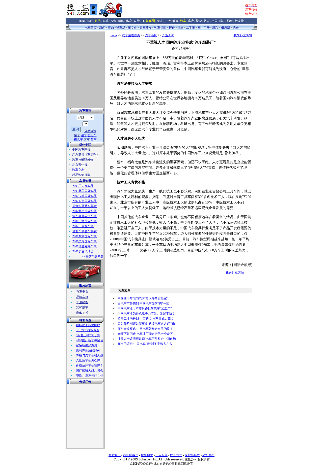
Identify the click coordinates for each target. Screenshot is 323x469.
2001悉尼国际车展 (84, 241)
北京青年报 (79, 164)
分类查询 (90, 131)
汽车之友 (78, 170)
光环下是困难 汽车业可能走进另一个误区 (145, 334)
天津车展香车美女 (84, 206)
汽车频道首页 (131, 35)
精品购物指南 (81, 175)
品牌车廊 (82, 297)
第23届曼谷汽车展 (84, 216)
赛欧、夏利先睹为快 (89, 375)
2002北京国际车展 (84, 211)
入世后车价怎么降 (88, 360)
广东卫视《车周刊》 (85, 154)
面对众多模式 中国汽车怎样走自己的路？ (145, 328)
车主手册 (204, 27)
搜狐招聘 (147, 455)
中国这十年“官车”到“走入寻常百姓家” (143, 298)
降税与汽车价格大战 (89, 355)
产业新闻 (168, 35)
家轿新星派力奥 (86, 345)
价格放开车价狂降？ (89, 365)
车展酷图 (82, 302)
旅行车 (92, 135)
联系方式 (176, 455)
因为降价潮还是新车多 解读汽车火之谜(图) (146, 323)
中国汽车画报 (81, 149)
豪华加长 (82, 313)
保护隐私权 (192, 455)
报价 (172, 27)
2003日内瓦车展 (83, 186)
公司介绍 (208, 455)
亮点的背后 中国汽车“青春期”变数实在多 (145, 344)
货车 (94, 139)
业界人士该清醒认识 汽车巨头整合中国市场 (147, 339)
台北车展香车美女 (84, 231)
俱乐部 (225, 27)
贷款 (180, 27)
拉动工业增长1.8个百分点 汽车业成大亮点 (146, 318)
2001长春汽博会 (83, 251)
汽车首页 (91, 27)
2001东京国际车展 (84, 236)
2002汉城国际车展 (84, 196)
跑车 (84, 135)
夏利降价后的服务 (88, 350)
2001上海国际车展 (84, 221)
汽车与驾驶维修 (82, 159)
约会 (236, 27)
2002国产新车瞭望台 (89, 340)
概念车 (78, 139)
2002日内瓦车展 (83, 226)
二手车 (190, 27)
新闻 (102, 27)
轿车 (77, 135)
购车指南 (160, 27)
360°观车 (82, 307)
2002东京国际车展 (84, 201)
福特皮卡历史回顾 (88, 325)
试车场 (120, 27)
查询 (111, 27)
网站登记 (115, 455)
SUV (215, 27)
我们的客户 (130, 455)
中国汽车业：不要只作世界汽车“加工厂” (145, 308)
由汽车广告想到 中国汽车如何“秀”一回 (143, 303)
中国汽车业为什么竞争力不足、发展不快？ (146, 313)
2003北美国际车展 (84, 191)
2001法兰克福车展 (84, 246)
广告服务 (161, 455)
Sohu (114, 35)
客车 (87, 139)
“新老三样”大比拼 (88, 335)
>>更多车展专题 (92, 256)
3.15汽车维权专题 (87, 330)
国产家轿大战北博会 (89, 370)
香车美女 (146, 27)
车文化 (132, 27)
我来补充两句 (243, 35)
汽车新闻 (151, 35)
